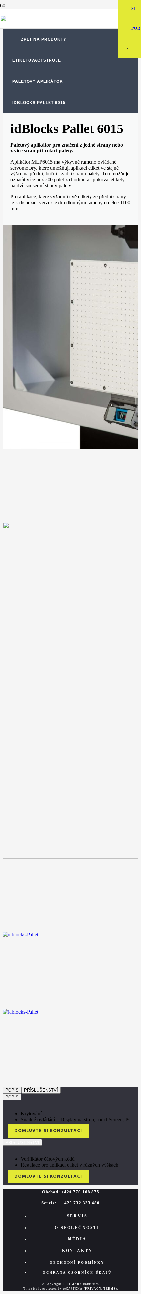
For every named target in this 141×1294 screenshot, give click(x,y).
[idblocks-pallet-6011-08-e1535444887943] (20, 1012)
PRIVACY (93, 1288)
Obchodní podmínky (77, 1262)
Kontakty (77, 1250)
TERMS (109, 1288)
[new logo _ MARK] (58, 56)
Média (77, 1239)
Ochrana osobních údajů (77, 1272)
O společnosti (77, 1227)
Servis (77, 1216)
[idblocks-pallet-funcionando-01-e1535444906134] (20, 934)
